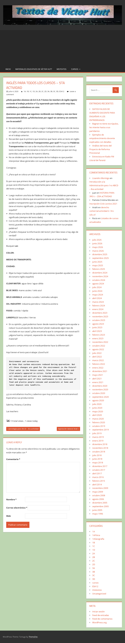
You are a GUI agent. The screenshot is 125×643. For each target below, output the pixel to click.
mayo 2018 (97, 462)
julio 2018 (97, 455)
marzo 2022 (98, 360)
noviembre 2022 (100, 342)
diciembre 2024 (99, 272)
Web (8, 515)
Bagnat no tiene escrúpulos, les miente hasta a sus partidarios (104, 127)
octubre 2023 (98, 320)
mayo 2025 (97, 265)
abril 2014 (97, 484)
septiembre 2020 (100, 396)
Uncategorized (99, 593)
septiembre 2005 (100, 506)
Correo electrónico (16, 507)
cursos (74, 69)
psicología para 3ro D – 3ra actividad (24, 429)
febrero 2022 (98, 364)
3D (57, 91)
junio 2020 (97, 407)
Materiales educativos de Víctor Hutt (33, 69)
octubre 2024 (98, 280)
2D (45, 91)
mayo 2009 (97, 491)
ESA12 (61, 91)
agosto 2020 (98, 400)
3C (54, 91)
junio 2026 (97, 243)
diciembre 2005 (99, 502)
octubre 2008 (98, 495)
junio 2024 (97, 291)
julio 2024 (97, 287)
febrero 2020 (98, 422)
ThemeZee (33, 637)
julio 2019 (97, 433)
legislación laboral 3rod (67, 429)
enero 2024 (97, 309)
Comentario (13, 459)
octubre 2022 (98, 345)
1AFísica (96, 535)
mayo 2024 (97, 294)
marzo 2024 (98, 301)
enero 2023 (97, 338)
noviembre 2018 (100, 448)
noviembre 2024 (100, 276)
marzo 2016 (98, 477)
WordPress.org (99, 622)
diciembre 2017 (99, 466)
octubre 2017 (98, 469)
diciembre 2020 (99, 385)
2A (37, 91)
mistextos (61, 69)
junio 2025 (97, 261)
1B (28, 91)
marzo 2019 (98, 437)
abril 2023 (97, 331)
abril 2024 (97, 298)
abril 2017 (97, 473)
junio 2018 (97, 458)
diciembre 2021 (99, 371)
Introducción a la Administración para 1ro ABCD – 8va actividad (103, 185)
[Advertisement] (62, 47)
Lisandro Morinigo (100, 178)
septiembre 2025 (100, 258)
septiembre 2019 (100, 429)
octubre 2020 (98, 393)
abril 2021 (97, 378)
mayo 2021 (97, 374)
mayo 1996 (97, 513)
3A (48, 91)
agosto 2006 (98, 499)
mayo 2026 (97, 247)
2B (39, 91)
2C (42, 91)
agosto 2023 (98, 323)
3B (51, 91)
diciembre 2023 (99, 312)
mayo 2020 (97, 411)
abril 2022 (97, 356)
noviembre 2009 (100, 488)
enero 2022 (97, 367)
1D (33, 91)
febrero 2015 (98, 480)
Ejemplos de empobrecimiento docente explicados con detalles (102, 138)
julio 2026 (97, 239)
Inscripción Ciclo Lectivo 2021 (103, 203)
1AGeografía (98, 538)
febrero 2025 (98, 269)
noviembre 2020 (100, 389)
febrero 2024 (98, 305)
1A (25, 91)
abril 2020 (97, 415)
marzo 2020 (98, 418)
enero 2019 (97, 440)
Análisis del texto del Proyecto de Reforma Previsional (100, 149)
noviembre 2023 (100, 316)
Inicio (8, 69)
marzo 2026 (98, 250)
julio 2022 (97, 353)
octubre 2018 (98, 451)
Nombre (11, 499)
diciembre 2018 (99, 444)
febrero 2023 (98, 334)
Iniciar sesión (98, 611)
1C (31, 91)
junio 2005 (97, 510)
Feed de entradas (100, 615)
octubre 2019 (98, 426)
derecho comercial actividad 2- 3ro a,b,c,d (101, 211)
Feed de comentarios (102, 618)
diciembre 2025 (99, 254)
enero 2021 (97, 382)
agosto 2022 (98, 349)
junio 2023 (97, 327)
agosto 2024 (98, 283)
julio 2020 (97, 404)
